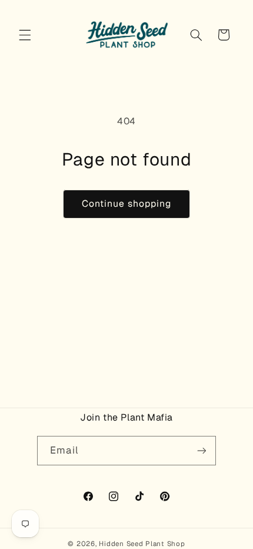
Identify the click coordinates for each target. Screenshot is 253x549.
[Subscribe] (201, 450)
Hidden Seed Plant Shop (142, 543)
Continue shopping (127, 203)
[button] (24, 34)
